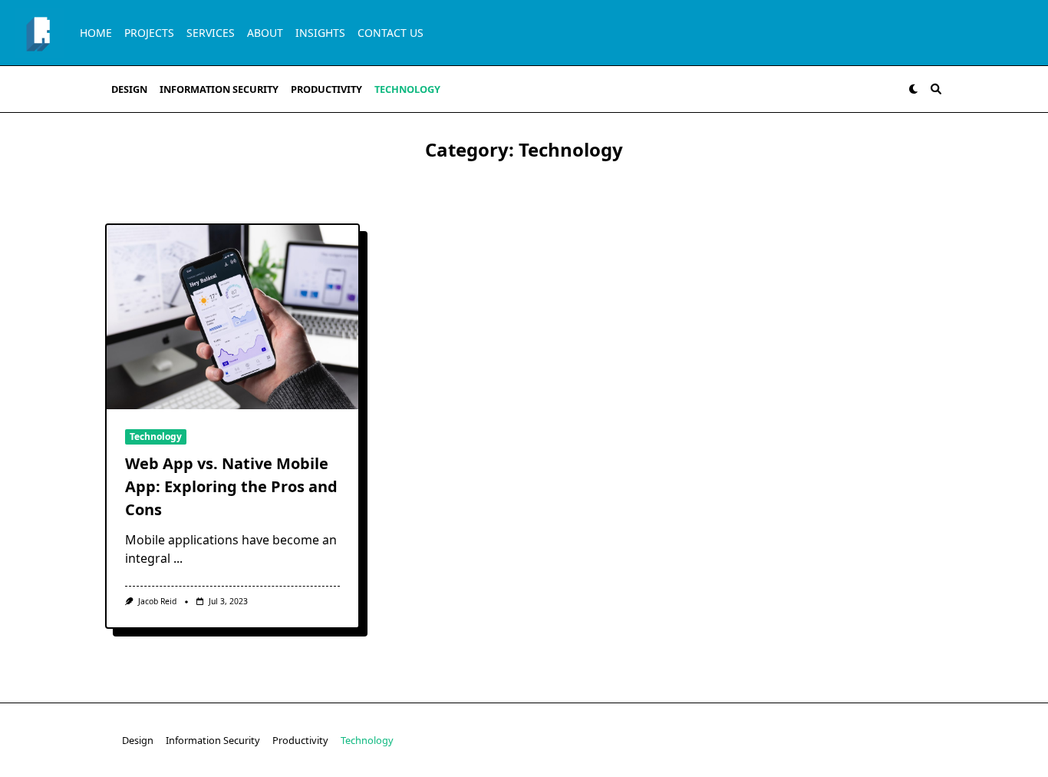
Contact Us (390, 32)
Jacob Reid (157, 601)
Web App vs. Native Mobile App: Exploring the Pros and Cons (231, 486)
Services (210, 32)
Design (129, 89)
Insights (320, 32)
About (265, 32)
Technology (407, 89)
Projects (149, 32)
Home (96, 32)
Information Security (219, 89)
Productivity (326, 89)
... (178, 558)
